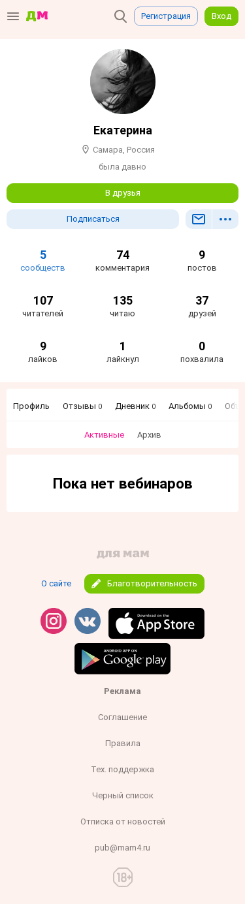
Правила (122, 743)
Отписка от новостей (122, 821)
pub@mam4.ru (122, 847)
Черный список (123, 795)
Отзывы (82, 406)
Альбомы (190, 406)
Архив (149, 435)
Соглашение (122, 717)
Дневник (135, 406)
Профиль (31, 406)
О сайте (56, 583)
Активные (104, 435)
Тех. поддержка (122, 769)
